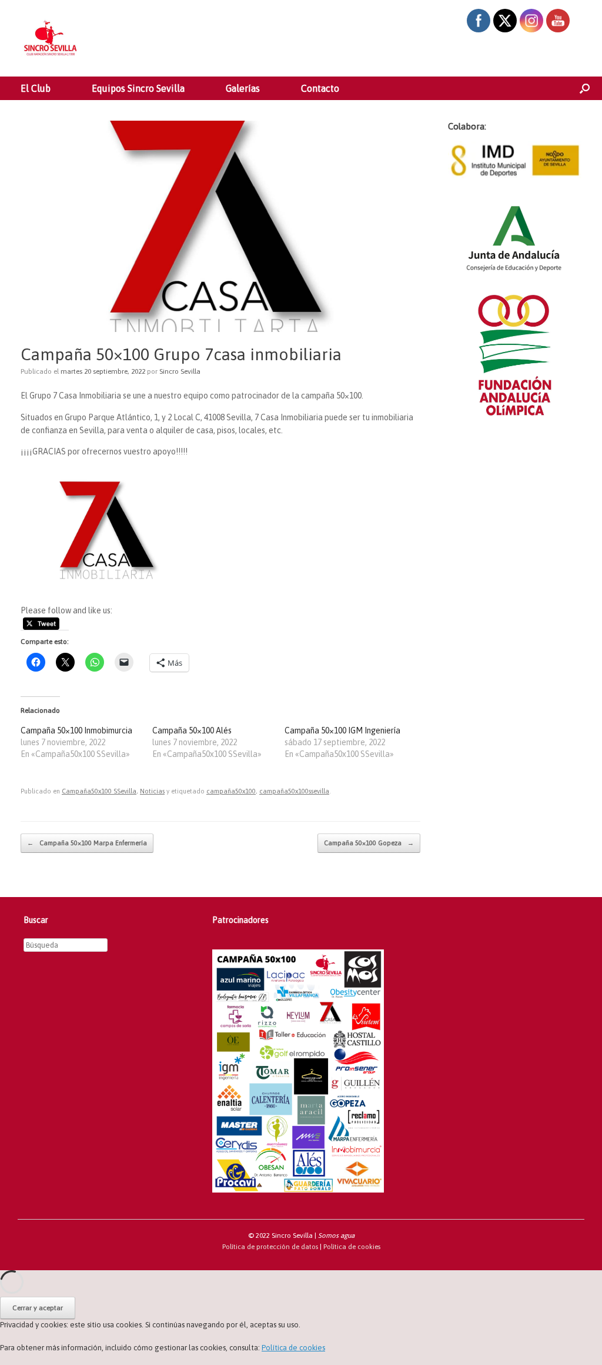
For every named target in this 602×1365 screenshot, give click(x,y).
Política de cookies (351, 1246)
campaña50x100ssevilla (294, 791)
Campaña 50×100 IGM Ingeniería (342, 730)
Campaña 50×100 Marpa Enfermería (87, 842)
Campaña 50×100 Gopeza (369, 842)
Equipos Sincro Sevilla (138, 88)
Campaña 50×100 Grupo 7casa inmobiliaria (181, 354)
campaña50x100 (231, 791)
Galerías (243, 88)
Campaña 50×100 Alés (192, 730)
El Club (36, 88)
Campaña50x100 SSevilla (99, 791)
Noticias (152, 791)
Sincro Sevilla (179, 371)
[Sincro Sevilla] (50, 38)
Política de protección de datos (270, 1246)
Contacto (320, 88)
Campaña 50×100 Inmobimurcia (76, 730)
